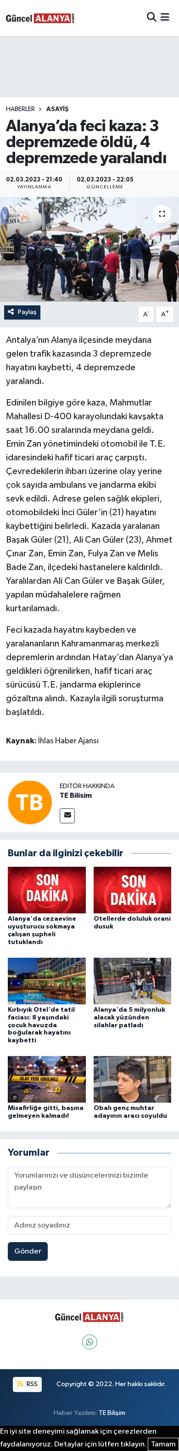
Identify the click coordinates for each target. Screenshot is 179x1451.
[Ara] (152, 18)
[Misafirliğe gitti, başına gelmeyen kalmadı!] (47, 1079)
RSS (31, 1384)
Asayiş (57, 109)
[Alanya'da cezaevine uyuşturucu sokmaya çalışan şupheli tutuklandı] (47, 890)
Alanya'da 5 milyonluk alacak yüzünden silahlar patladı (129, 1018)
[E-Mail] (67, 815)
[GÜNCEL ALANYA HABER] (40, 18)
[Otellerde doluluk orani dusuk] (133, 890)
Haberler (20, 109)
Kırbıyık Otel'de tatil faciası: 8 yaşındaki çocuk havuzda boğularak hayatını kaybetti (41, 1025)
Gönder (27, 1251)
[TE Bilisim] (30, 802)
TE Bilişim (112, 1412)
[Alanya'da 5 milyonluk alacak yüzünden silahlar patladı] (133, 981)
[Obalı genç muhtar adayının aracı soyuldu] (133, 1079)
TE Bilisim (76, 795)
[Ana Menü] (165, 18)
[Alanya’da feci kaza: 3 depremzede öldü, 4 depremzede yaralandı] (89, 249)
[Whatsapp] (89, 1342)
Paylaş (27, 312)
